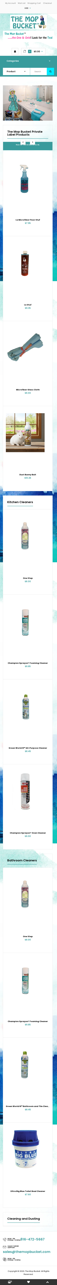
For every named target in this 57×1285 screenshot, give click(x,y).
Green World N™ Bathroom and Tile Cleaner (28, 1106)
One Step (28, 578)
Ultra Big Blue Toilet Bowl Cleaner (27, 1191)
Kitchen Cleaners (20, 502)
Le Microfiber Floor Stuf (28, 219)
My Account (10, 3)
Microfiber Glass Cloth (28, 389)
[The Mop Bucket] (28, 28)
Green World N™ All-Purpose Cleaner (28, 748)
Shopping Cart (34, 3)
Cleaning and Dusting (23, 1219)
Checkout (47, 3)
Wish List (21, 3)
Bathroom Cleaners (22, 860)
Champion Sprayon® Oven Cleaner (28, 833)
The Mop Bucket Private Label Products (25, 133)
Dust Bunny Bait (27, 474)
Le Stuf (27, 304)
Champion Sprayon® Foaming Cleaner (28, 663)
